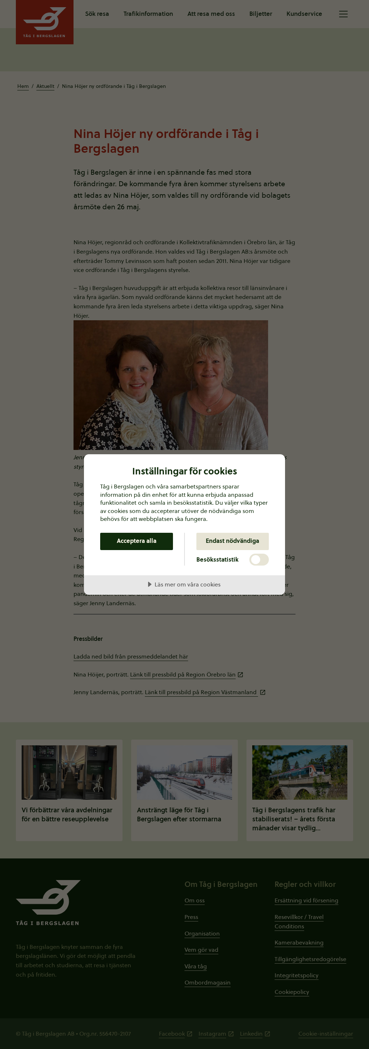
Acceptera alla (136, 541)
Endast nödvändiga (232, 541)
